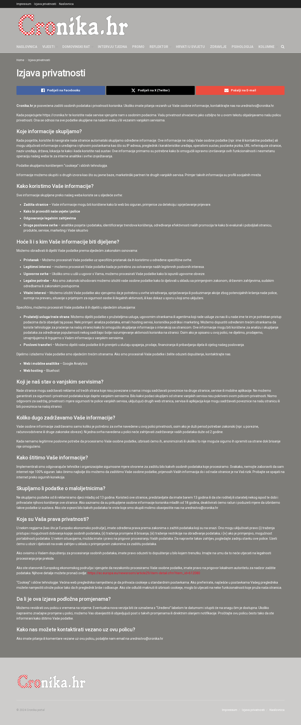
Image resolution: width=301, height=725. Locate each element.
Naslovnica (66, 4)
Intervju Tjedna (112, 47)
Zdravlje (218, 47)
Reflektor (159, 47)
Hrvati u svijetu (190, 47)
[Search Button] (283, 47)
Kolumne (266, 47)
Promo (138, 47)
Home (20, 60)
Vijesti (48, 47)
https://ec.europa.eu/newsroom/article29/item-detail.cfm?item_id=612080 (144, 573)
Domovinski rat (76, 47)
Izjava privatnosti (45, 4)
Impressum (23, 4)
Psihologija (242, 47)
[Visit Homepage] (73, 24)
